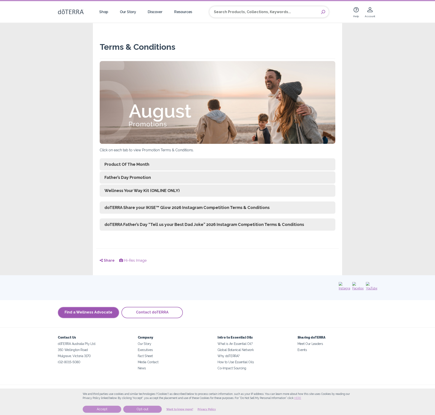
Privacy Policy (207, 409)
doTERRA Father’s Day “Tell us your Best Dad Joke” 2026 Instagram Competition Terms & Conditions (204, 224)
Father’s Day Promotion (127, 177)
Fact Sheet (145, 356)
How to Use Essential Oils (236, 362)
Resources (183, 12)
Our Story (128, 12)
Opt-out (142, 409)
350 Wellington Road (73, 350)
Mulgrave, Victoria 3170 (74, 356)
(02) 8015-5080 (69, 362)
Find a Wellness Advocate (88, 312)
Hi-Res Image (135, 260)
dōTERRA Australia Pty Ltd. (77, 344)
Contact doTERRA (152, 312)
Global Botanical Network (236, 350)
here (297, 398)
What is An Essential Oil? (235, 344)
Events (302, 350)
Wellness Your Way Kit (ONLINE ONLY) (142, 190)
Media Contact (148, 362)
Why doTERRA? (228, 356)
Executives (145, 350)
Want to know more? (179, 409)
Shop (103, 12)
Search (323, 12)
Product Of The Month (126, 164)
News (142, 368)
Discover (155, 12)
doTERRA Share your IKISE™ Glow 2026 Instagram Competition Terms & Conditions (187, 207)
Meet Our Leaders (310, 344)
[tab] (217, 164)
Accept (102, 409)
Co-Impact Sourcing (232, 368)
